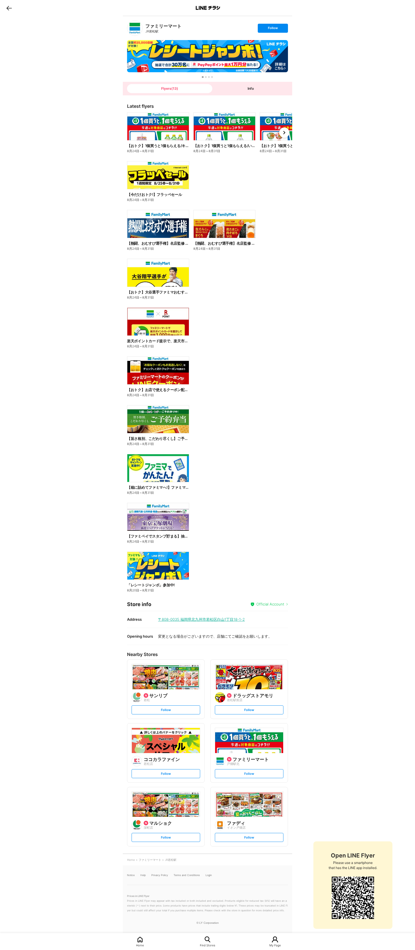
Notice (131, 875)
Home (140, 945)
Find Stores (207, 945)
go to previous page (9, 8)
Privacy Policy (159, 875)
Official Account (270, 604)
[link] (135, 28)
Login (209, 875)
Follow (273, 29)
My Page (275, 945)
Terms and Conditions (187, 875)
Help (143, 875)
